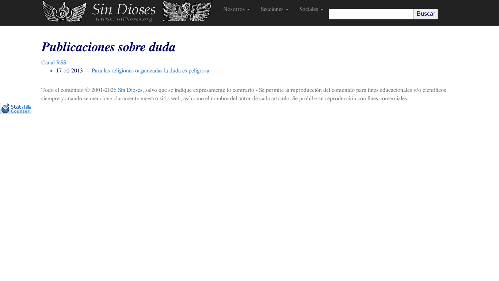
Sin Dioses (130, 90)
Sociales (310, 9)
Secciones (273, 9)
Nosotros (234, 9)
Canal (53, 62)
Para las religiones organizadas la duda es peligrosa (150, 71)
